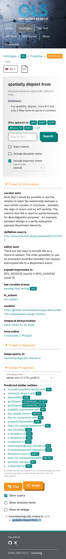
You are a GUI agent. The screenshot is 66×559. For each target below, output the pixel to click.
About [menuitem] (46, 36)
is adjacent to (19, 441)
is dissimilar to (19, 437)
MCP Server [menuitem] (29, 36)
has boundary (19, 429)
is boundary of (19, 433)
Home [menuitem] (9, 28)
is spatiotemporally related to (29, 449)
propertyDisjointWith (24, 421)
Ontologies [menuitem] (25, 28)
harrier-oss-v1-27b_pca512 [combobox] (23, 377)
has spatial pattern (24, 413)
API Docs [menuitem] (11, 36)
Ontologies (10, 56)
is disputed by (19, 466)
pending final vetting (16, 288)
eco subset (11, 299)
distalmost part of (23, 454)
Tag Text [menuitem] (42, 28)
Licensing (36, 553)
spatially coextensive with (26, 409)
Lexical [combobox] (17, 167)
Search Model (19, 164)
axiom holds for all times (19, 324)
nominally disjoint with (24, 393)
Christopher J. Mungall (18, 335)
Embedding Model (14, 374)
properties (36, 56)
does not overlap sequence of (28, 425)
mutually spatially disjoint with (29, 389)
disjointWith (18, 397)
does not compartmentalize (30, 458)
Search (48, 136)
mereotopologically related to (22, 358)
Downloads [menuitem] (12, 44)
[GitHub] (10, 543)
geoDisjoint (27, 401)
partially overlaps (21, 462)
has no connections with (25, 417)
